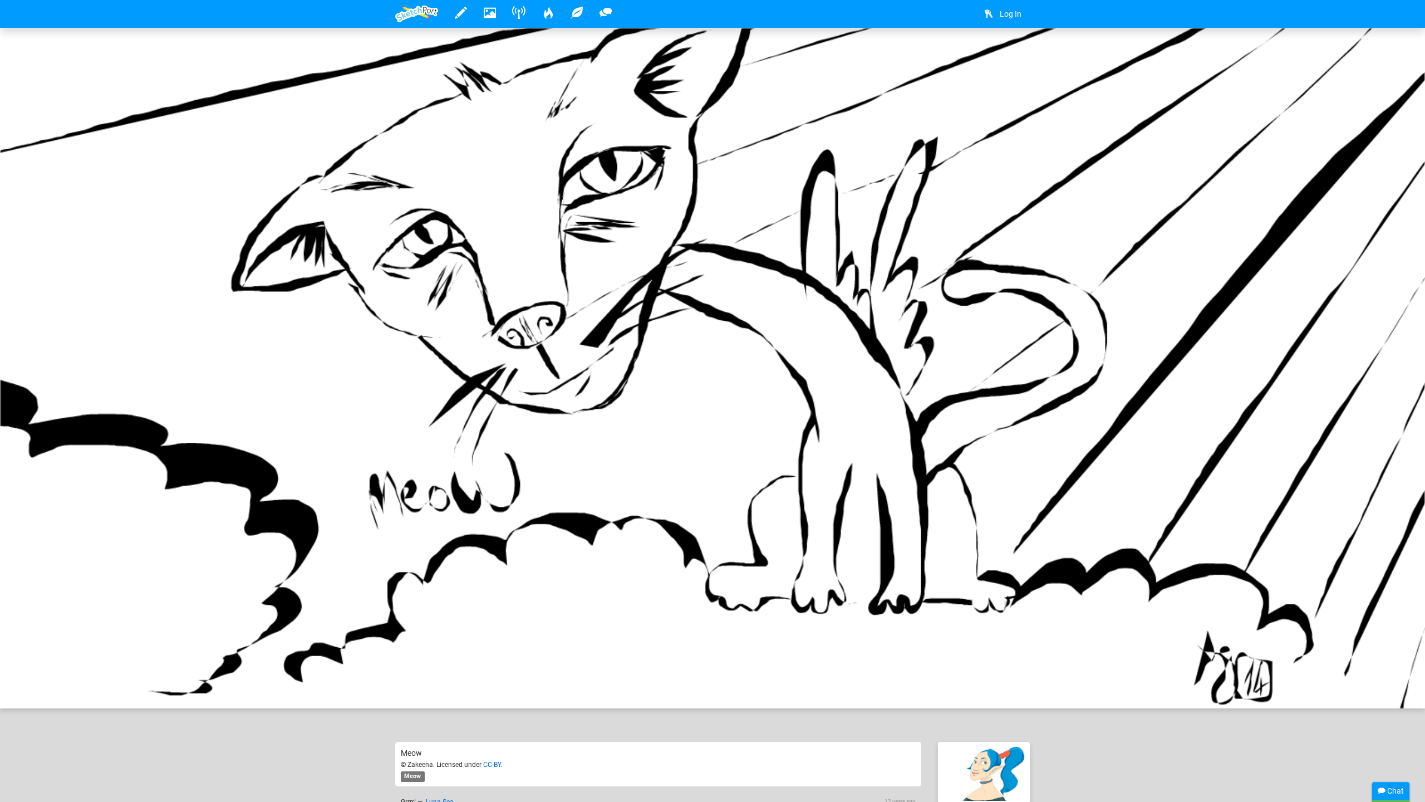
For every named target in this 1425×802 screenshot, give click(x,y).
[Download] (986, 54)
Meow (412, 776)
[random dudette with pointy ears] (984, 772)
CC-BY (492, 765)
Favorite (480, 688)
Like (417, 688)
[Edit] (957, 54)
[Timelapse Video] (1016, 54)
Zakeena (445, 665)
